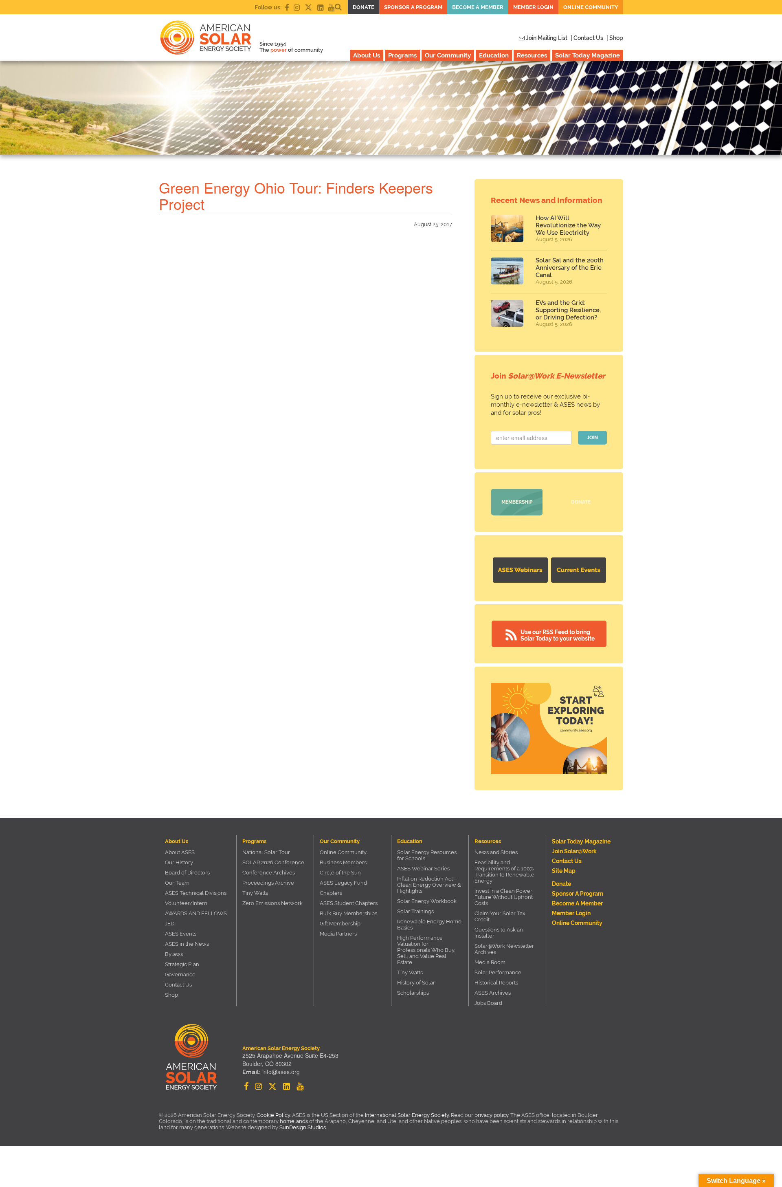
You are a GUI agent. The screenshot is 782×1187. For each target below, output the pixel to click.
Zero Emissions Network (272, 903)
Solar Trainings (415, 911)
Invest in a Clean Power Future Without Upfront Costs (503, 897)
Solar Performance (497, 972)
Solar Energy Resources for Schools (427, 855)
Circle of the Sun (340, 873)
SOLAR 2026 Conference (273, 862)
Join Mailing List (546, 38)
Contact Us (178, 985)
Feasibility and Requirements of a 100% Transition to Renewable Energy (504, 871)
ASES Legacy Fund (343, 883)
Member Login (533, 7)
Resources (532, 55)
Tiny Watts (255, 893)
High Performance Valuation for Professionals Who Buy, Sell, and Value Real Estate (426, 950)
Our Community (448, 55)
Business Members (343, 862)
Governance (180, 974)
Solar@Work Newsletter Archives (504, 949)
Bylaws (174, 954)
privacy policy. (492, 1115)
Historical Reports (496, 983)
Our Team (177, 883)
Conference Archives (268, 873)
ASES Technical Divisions (195, 893)
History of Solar (416, 983)
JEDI (170, 924)
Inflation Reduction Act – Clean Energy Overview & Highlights (429, 885)
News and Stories (496, 852)
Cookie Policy (273, 1115)
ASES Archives (492, 993)
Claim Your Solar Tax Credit (499, 916)
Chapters (331, 893)
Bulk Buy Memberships (348, 913)
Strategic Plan (182, 964)
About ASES (180, 852)
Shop (171, 995)
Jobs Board (488, 1003)
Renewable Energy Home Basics (429, 924)
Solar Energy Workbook (427, 901)
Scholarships (413, 993)
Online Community (590, 7)
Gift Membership (340, 924)
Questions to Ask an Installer (498, 933)
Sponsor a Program (413, 7)
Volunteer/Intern (186, 903)
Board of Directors (187, 873)
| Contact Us (587, 38)
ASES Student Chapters (349, 903)
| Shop (614, 38)
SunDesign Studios (302, 1127)
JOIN (592, 437)
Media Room (489, 962)
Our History (179, 862)
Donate (363, 7)
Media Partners (338, 934)
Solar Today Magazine (587, 55)
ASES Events (180, 934)
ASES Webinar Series (423, 868)
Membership (516, 502)
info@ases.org (281, 1072)
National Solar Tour (266, 852)
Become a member (477, 7)
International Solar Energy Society (407, 1115)
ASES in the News (187, 944)
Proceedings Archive (268, 883)
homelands (294, 1121)
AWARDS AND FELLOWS (196, 913)
